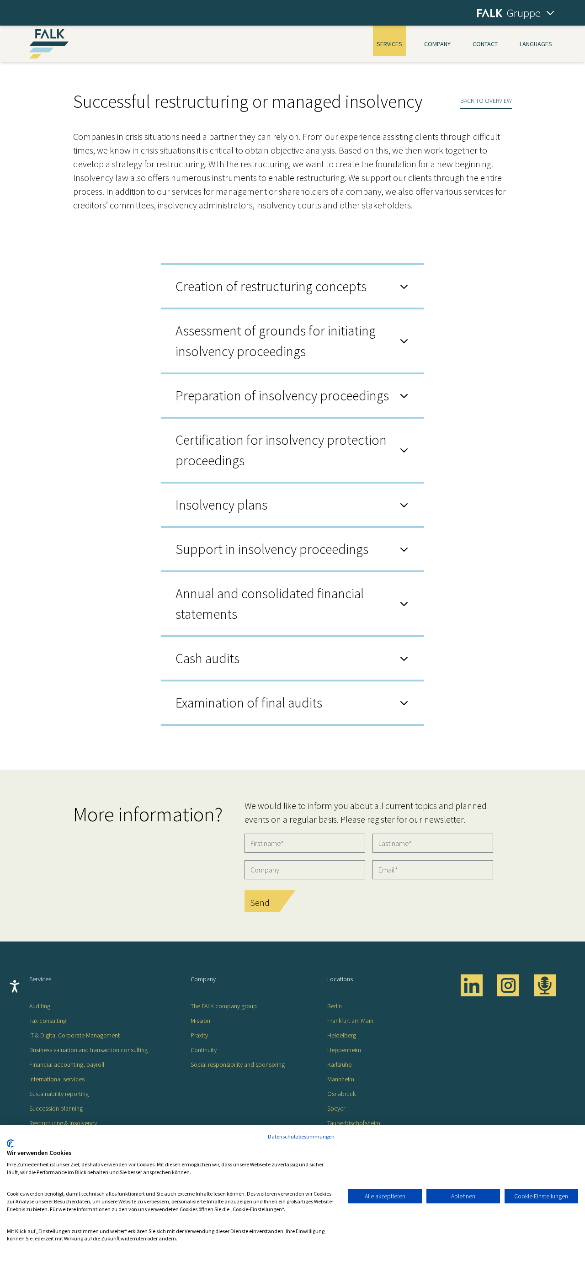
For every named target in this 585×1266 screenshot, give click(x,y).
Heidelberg (341, 1035)
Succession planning (56, 1108)
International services (57, 1079)
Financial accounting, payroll (66, 1064)
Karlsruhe (339, 1064)
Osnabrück (341, 1094)
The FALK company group (224, 1006)
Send (260, 902)
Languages (536, 44)
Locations (340, 979)
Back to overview (486, 101)
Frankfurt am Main (350, 1020)
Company (437, 44)
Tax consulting (47, 1020)
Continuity (204, 1050)
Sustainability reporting (59, 1094)
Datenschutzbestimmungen (301, 1136)
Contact (485, 44)
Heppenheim (344, 1050)
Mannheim (340, 1079)
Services (389, 44)
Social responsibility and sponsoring (238, 1064)
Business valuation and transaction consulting (88, 1050)
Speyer (336, 1108)
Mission (200, 1020)
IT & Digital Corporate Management (74, 1035)
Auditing (39, 1006)
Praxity (199, 1035)
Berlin (334, 1006)
